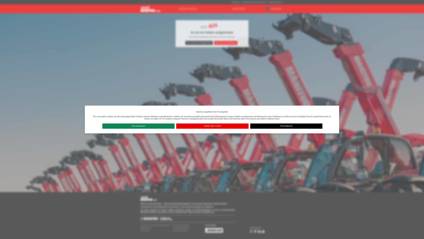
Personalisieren (286, 126)
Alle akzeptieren (138, 126)
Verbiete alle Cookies (212, 126)
